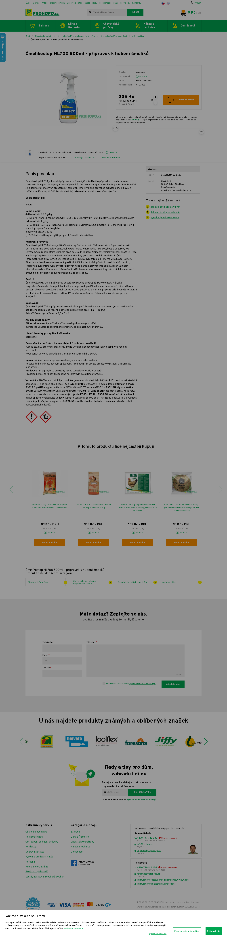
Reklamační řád (34, 837)
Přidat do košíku (186, 100)
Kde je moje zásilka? (108, 3)
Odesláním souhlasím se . (131, 683)
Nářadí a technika (80, 846)
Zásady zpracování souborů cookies (45, 876)
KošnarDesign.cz (158, 907)
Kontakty (136, 3)
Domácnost (77, 851)
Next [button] (220, 489)
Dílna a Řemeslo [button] (74, 25)
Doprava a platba (74, 3)
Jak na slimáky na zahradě (165, 212)
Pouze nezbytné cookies (186, 931)
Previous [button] (11, 489)
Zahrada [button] (43, 26)
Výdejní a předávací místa (53, 3)
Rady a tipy (125, 3)
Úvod (28, 3)
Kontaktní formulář (111, 157)
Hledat (135, 12)
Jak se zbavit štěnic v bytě (165, 207)
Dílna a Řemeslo (80, 837)
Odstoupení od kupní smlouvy (41, 841)
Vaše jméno (47, 642)
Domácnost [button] (188, 26)
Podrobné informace (73, 928)
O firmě (36, 3)
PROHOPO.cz (86, 863)
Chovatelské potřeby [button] (111, 25)
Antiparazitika (138, 36)
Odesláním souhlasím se (129, 799)
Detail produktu (49, 542)
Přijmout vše (213, 931)
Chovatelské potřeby (43, 36)
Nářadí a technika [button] (149, 25)
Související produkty (83, 157)
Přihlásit (197, 3)
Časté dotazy (90, 3)
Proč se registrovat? (36, 871)
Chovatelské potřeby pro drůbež (114, 36)
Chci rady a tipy (142, 792)
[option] (50, 508)
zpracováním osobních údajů (142, 683)
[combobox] (107, 12)
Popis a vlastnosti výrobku (52, 157)
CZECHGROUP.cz (193, 907)
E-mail (45, 655)
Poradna (30, 861)
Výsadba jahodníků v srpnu (165, 217)
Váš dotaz (90, 642)
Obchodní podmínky (36, 831)
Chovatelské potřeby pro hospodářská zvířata (76, 36)
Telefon (46, 668)
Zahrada (75, 831)
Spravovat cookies (157, 933)
